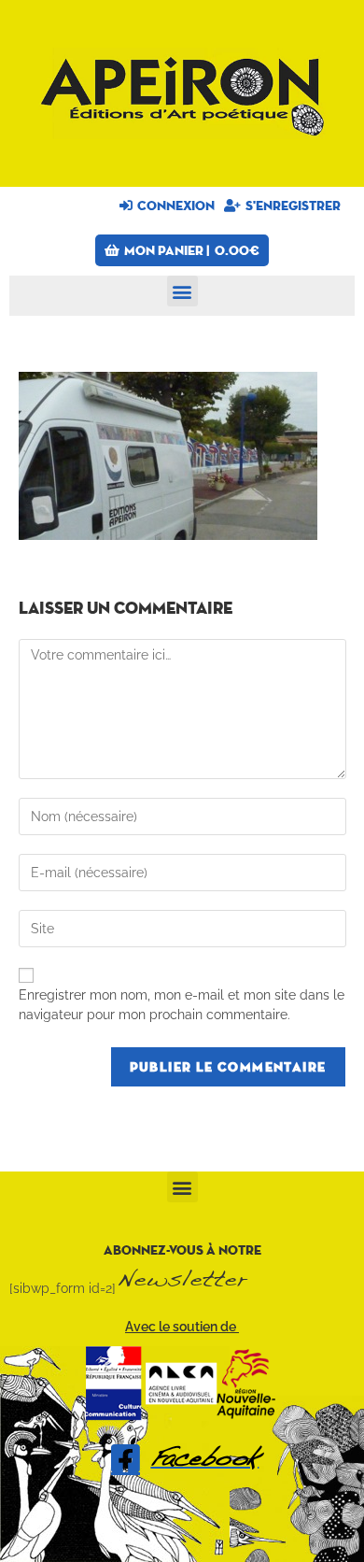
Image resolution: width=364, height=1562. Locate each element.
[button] (182, 291)
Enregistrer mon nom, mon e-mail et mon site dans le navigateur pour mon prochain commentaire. (181, 1004)
